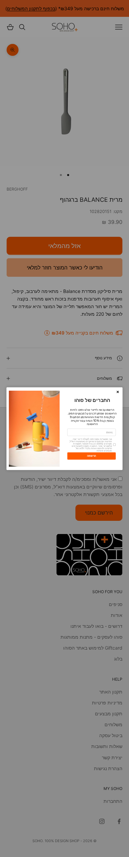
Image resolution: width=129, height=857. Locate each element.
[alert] (65, 428)
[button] (117, 392)
